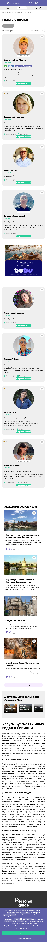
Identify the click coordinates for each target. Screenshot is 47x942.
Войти (37, 3)
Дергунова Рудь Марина (15, 60)
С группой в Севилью (15, 620)
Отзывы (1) (23, 429)
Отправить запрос (23, 83)
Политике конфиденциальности (29, 927)
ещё (17, 26)
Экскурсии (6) (10, 180)
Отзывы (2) (23, 482)
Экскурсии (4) (10, 429)
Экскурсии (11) (11, 134)
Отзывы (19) (24, 134)
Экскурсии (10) (11, 482)
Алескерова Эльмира (14, 313)
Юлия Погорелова (12, 465)
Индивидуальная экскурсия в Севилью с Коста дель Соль (19, 580)
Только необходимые (23, 938)
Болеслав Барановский (14, 216)
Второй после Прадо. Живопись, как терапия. (22, 664)
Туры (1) (22, 376)
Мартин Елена (10, 412)
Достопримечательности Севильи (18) (21, 698)
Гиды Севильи (27, 13)
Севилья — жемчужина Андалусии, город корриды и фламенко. (22, 536)
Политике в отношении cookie (25, 926)
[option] (10, 708)
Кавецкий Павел (11, 359)
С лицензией (8, 26)
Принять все (23, 933)
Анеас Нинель (10, 170)
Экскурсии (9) (10, 376)
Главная (5, 13)
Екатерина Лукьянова (14, 117)
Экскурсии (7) (10, 81)
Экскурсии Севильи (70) (20, 506)
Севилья (19, 13)
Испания (12, 13)
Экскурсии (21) (11, 233)
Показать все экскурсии (23, 685)
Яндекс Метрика (30, 921)
